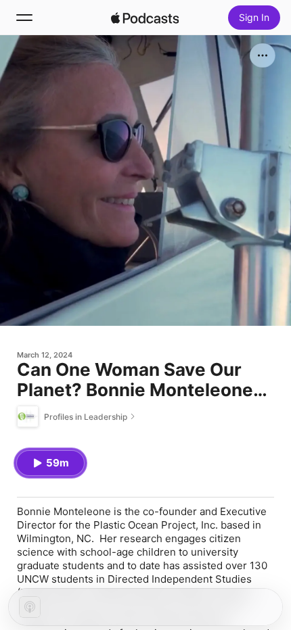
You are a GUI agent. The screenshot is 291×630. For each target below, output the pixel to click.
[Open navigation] (24, 17)
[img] (145, 17)
